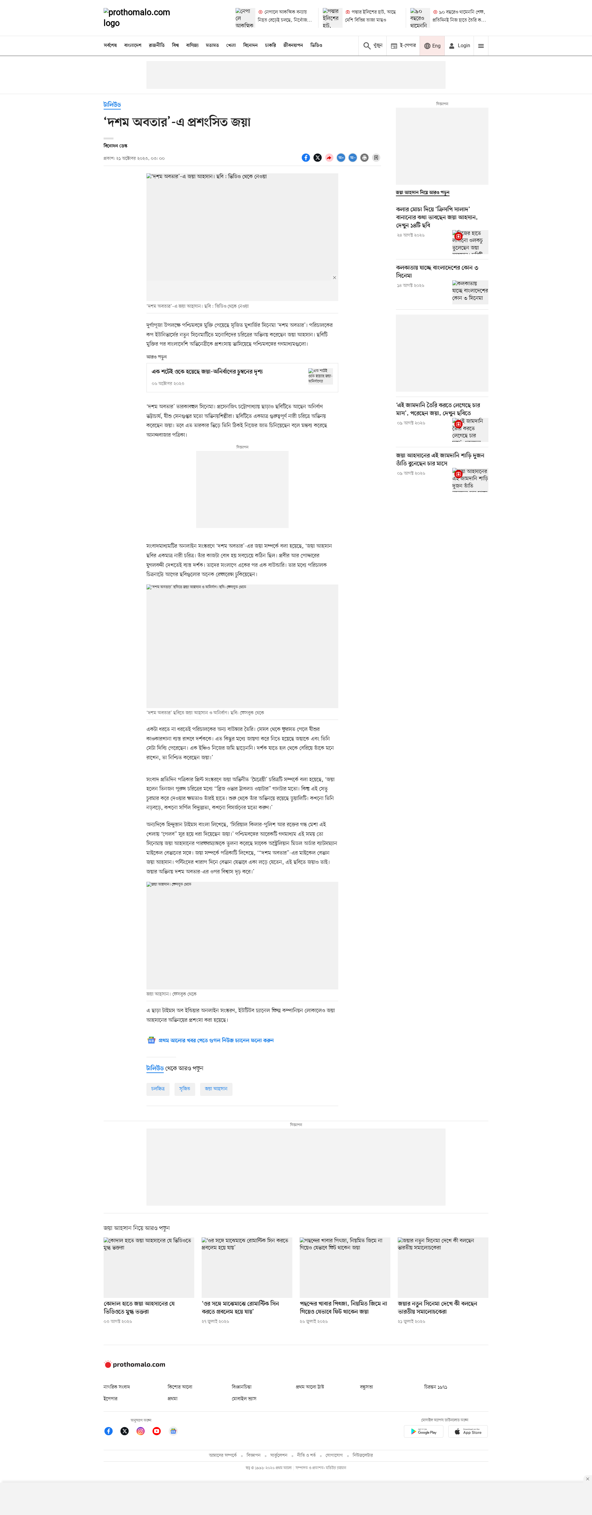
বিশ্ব (175, 45)
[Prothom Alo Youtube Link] (160, 1432)
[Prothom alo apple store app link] (468, 1432)
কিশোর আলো (180, 1387)
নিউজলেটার (363, 1456)
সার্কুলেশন (278, 1456)
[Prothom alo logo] (134, 1366)
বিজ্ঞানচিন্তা (242, 1387)
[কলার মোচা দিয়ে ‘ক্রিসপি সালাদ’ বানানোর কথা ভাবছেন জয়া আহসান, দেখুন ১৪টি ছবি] (470, 242)
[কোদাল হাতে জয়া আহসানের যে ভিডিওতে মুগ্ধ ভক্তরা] (149, 1267)
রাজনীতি (157, 45)
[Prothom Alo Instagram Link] (144, 1432)
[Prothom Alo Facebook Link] (112, 1432)
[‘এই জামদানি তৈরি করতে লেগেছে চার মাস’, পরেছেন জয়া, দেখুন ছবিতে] (470, 430)
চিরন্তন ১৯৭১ (435, 1387)
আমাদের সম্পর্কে (223, 1456)
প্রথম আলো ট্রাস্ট (310, 1387)
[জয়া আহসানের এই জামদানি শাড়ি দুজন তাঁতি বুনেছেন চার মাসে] (470, 480)
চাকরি (270, 45)
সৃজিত (184, 1089)
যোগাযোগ (334, 1456)
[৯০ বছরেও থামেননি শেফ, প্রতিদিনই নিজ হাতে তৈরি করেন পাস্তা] (420, 18)
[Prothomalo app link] (423, 1432)
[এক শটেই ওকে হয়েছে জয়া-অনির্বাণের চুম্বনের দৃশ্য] (320, 376)
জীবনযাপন (293, 45)
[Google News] (173, 1432)
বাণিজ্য (192, 45)
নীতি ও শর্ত (306, 1456)
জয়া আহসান (216, 1089)
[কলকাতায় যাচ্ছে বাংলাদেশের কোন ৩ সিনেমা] (470, 292)
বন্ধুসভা (366, 1387)
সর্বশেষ (110, 45)
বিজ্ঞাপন (254, 1456)
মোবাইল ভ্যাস (244, 1399)
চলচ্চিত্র (158, 1089)
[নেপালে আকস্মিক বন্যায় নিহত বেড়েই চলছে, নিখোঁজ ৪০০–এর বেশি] (245, 18)
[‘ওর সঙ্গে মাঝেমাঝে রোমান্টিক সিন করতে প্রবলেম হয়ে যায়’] (247, 1267)
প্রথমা (173, 1399)
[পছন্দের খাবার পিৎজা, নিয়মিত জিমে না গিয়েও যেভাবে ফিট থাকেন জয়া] (345, 1267)
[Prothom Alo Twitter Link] (128, 1432)
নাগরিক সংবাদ (117, 1387)
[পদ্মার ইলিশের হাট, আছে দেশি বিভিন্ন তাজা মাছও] (333, 18)
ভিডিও (316, 45)
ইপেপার (110, 1399)
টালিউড (112, 105)
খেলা (231, 45)
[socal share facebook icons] (307, 161)
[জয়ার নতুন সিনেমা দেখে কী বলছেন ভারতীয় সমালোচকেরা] (443, 1267)
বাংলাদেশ (133, 45)
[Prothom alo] (145, 18)
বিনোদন (250, 45)
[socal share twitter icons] (318, 161)
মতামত (212, 45)
